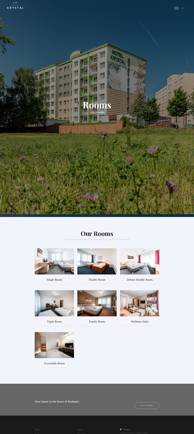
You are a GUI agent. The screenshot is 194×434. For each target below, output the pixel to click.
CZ (182, 8)
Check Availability (147, 400)
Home (92, 112)
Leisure (80, 430)
